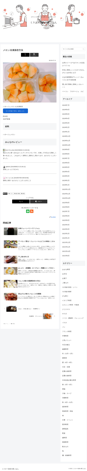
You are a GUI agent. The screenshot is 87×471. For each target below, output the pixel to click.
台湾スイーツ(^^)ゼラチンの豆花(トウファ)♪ (73, 64)
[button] (34, 55)
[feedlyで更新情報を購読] (27, 211)
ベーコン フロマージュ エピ (73, 91)
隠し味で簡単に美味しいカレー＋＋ (73, 85)
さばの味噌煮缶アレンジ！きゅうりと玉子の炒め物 (73, 78)
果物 (6, 193)
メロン (11, 193)
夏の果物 (18, 193)
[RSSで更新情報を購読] (31, 211)
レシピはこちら (15, 111)
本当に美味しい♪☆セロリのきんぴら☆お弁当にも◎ (73, 71)
